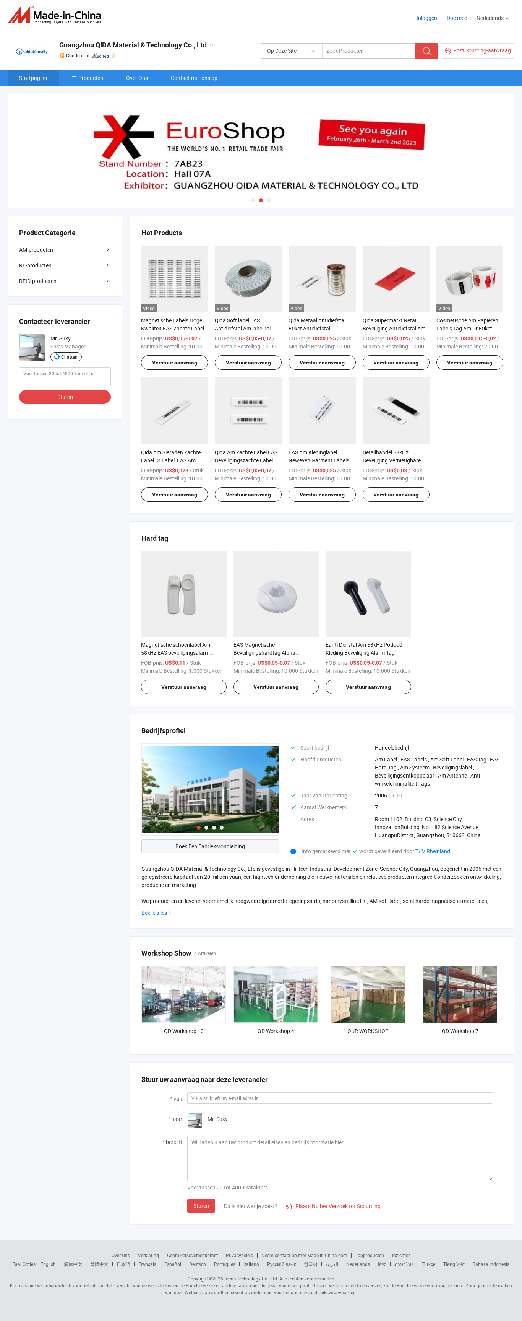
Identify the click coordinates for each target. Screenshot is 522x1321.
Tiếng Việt (454, 1264)
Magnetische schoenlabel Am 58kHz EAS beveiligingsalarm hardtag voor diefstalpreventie (176, 652)
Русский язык (281, 1264)
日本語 (123, 1264)
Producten (90, 77)
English (48, 1264)
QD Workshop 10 (184, 1031)
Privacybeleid (239, 1255)
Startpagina (33, 77)
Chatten (69, 357)
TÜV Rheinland (432, 851)
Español (172, 1264)
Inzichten (401, 1255)
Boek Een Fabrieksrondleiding (210, 846)
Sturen (201, 1205)
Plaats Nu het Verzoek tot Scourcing (333, 1206)
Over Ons (137, 77)
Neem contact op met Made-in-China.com (304, 1255)
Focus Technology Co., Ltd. (250, 1278)
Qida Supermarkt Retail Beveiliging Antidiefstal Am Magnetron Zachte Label (394, 328)
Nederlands (358, 1264)
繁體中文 (99, 1264)
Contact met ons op (194, 77)
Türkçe (428, 1264)
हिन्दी (382, 1264)
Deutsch (197, 1264)
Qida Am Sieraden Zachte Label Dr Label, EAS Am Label (171, 460)
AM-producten (36, 249)
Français (147, 1264)
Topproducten (369, 1255)
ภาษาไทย (404, 1264)
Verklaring (148, 1255)
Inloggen (427, 17)
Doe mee (457, 17)
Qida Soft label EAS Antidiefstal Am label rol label (243, 328)
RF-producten (35, 265)
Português (224, 1264)
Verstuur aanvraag (174, 363)
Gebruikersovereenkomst (192, 1255)
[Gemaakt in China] (57, 15)
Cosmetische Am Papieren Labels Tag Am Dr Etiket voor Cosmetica (467, 328)
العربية (332, 1264)
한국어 (311, 1264)
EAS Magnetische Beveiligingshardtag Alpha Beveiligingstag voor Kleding (266, 652)
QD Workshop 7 (460, 1031)
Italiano (251, 1264)
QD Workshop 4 (276, 1031)
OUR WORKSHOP (368, 1031)
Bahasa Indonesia (491, 1264)
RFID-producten (38, 281)
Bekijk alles (154, 912)
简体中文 (73, 1264)
